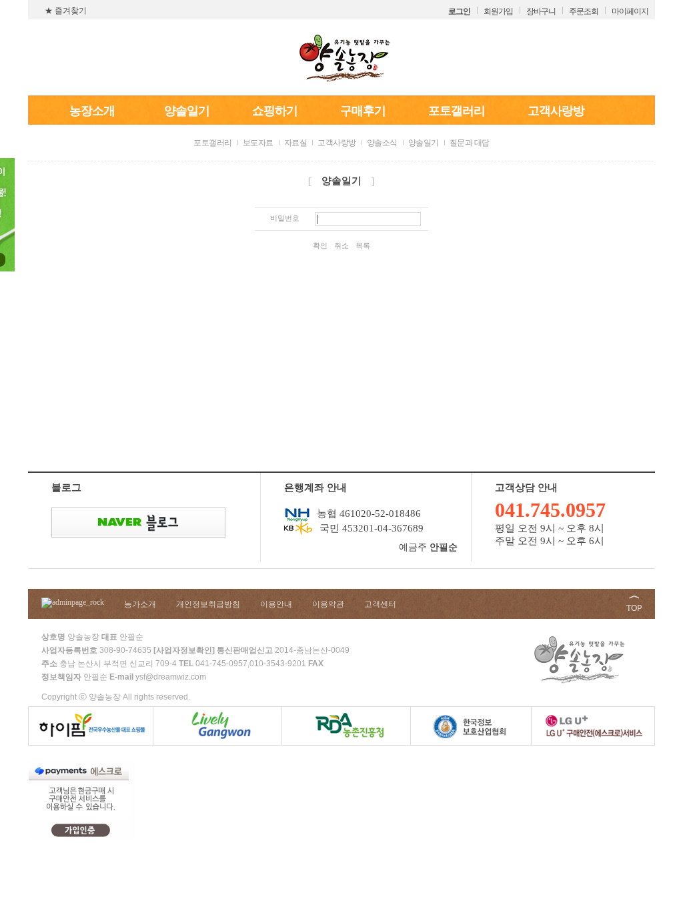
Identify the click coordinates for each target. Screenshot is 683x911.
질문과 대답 (470, 142)
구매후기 (363, 110)
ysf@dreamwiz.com (170, 677)
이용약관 (328, 604)
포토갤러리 (456, 110)
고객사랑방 (556, 110)
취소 (341, 245)
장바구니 (541, 11)
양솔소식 (382, 142)
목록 (363, 245)
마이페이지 (630, 11)
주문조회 (583, 11)
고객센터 (380, 604)
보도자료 (258, 142)
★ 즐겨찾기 (66, 10)
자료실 (295, 142)
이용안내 (276, 604)
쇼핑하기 (274, 110)
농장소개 (92, 110)
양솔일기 (186, 110)
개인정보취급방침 (208, 604)
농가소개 (140, 604)
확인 (320, 245)
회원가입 (498, 11)
